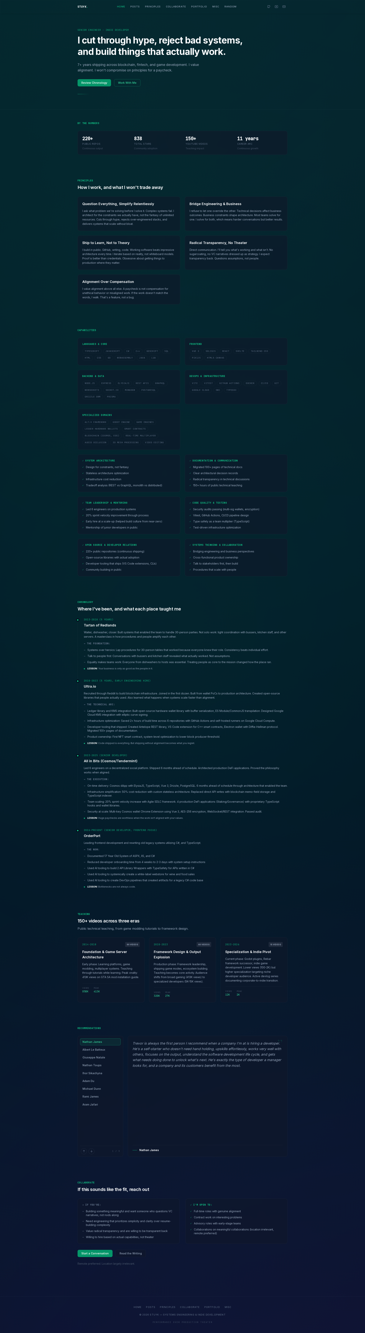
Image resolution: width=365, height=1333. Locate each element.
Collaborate (176, 6)
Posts (135, 6)
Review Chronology (94, 82)
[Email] (284, 6)
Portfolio (199, 6)
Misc (215, 6)
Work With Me (127, 82)
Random (230, 6)
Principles (153, 6)
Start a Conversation (95, 1253)
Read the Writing (131, 1253)
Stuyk (83, 6)
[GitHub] (268, 6)
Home (121, 6)
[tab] (100, 1041)
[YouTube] (276, 6)
